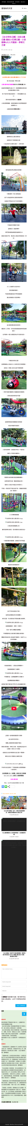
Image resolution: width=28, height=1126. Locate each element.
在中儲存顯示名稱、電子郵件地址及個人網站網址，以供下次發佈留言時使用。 (13, 999)
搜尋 (2, 1011)
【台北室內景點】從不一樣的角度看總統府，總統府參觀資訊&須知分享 (14, 811)
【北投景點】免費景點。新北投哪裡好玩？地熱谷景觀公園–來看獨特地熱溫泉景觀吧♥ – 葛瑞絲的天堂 (13, 1070)
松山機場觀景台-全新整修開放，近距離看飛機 (14, 833)
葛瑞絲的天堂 (6, 8)
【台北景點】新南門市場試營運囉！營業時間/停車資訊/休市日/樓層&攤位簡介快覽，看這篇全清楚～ (14, 954)
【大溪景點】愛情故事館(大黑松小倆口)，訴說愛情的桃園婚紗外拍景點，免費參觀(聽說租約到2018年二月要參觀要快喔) (13, 1093)
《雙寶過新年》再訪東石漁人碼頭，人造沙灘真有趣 (13, 1050)
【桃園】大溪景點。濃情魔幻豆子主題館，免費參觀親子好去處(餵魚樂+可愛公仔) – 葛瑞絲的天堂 (13, 1089)
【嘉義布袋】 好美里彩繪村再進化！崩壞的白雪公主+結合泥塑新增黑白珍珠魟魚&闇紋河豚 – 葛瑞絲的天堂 (14, 1057)
